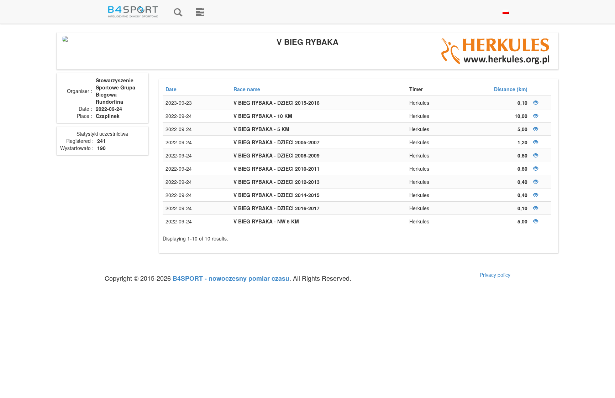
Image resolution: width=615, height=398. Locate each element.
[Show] (535, 102)
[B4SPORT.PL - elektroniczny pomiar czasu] (200, 11)
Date (171, 89)
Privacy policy (495, 274)
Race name (246, 89)
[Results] (178, 11)
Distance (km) (510, 89)
